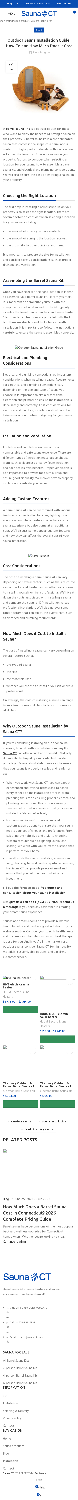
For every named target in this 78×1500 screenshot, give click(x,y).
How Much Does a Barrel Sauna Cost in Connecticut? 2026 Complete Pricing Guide (35, 1212)
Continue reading (14, 1241)
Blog (6, 1199)
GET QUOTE (11, 4)
